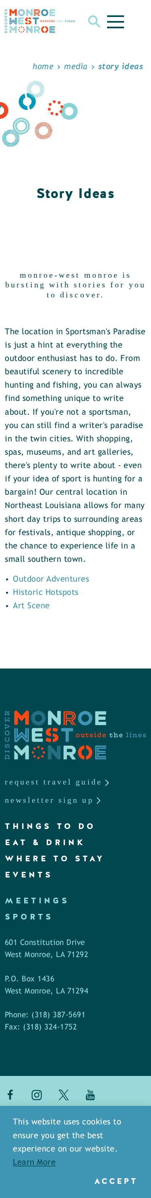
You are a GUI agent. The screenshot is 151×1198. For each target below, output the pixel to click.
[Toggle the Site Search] (94, 21)
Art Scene (31, 606)
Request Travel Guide (53, 781)
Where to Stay (55, 858)
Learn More (34, 1162)
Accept (115, 1181)
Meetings (37, 900)
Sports (29, 916)
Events (29, 874)
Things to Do (50, 826)
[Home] (40, 21)
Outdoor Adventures (51, 579)
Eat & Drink (45, 842)
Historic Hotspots (46, 593)
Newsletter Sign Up (49, 799)
